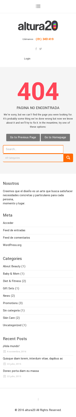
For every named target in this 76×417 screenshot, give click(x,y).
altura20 (30, 410)
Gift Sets (8, 288)
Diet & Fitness (12, 281)
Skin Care (9, 318)
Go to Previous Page (23, 137)
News (6, 296)
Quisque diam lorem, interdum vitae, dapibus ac (33, 358)
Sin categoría (11, 311)
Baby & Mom (11, 274)
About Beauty (11, 266)
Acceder (8, 223)
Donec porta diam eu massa (21, 371)
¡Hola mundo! (11, 346)
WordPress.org (12, 245)
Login (27, 58)
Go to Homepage (55, 137)
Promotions (10, 303)
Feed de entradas (14, 230)
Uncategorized (12, 325)
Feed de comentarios (16, 238)
